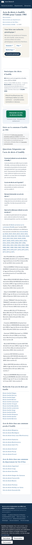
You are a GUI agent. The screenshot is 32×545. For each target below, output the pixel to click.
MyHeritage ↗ (10, 50)
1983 (19, 247)
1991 (19, 245)
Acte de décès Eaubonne (10, 439)
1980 (4, 250)
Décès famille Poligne (9, 393)
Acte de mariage (25, 520)
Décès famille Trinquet (10, 404)
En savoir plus (5, 535)
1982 (23, 247)
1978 (12, 250)
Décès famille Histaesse (10, 414)
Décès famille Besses (9, 399)
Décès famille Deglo (9, 397)
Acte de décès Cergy (9, 469)
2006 (8, 241)
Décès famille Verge (9, 410)
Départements (18, 5)
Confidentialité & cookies (8, 516)
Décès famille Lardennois (11, 408)
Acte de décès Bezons (9, 481)
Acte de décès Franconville (11, 478)
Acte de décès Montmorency (12, 442)
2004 (17, 241)
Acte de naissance (14, 520)
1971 (12, 252)
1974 (26, 250)
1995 (4, 245)
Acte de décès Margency (10, 430)
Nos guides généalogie (12, 54)
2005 (13, 241)
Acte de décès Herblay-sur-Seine (13, 487)
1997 (20, 243)
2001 (4, 243)
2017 (16, 236)
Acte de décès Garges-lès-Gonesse (14, 475)
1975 (23, 250)
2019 (8, 236)
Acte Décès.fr (9, 2)
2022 (22, 234)
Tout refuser (6, 538)
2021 (26, 234)
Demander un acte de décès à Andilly (16, 114)
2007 (4, 241)
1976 (19, 250)
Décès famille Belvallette (10, 406)
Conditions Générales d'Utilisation (16, 515)
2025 (10, 234)
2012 (8, 238)
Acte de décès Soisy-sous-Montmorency (15, 435)
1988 (4, 247)
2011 (11, 238)
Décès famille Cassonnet (10, 402)
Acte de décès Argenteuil (11, 466)
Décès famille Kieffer (9, 412)
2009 (19, 238)
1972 (8, 252)
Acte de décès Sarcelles (10, 471)
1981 (26, 247)
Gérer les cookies (21, 516)
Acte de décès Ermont (10, 454)
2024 (14, 234)
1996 (24, 243)
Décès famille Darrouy (10, 395)
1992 (15, 245)
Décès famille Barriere (10, 418)
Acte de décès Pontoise (10, 485)
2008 (24, 238)
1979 (8, 250)
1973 (4, 252)
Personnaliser (18, 538)
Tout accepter (7, 542)
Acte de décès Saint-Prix (10, 445)
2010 (15, 238)
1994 (8, 245)
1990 (23, 245)
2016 (19, 236)
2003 (21, 241)
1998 (16, 243)
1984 (15, 247)
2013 (4, 238)
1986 (12, 247)
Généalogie (5, 520)
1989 (27, 245)
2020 (4, 236)
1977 (15, 250)
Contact (4, 515)
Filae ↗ (19, 45)
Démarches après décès (19, 518)
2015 (23, 236)
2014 (27, 236)
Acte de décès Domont (10, 449)
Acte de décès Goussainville (11, 490)
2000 (8, 243)
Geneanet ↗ (9, 45)
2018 (12, 236)
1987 (8, 247)
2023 (18, 234)
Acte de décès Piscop (9, 451)
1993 (12, 245)
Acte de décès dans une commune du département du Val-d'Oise (15, 460)
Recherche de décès (7, 5)
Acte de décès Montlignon (11, 433)
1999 (12, 243)
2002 (25, 241)
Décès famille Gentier (9, 416)
